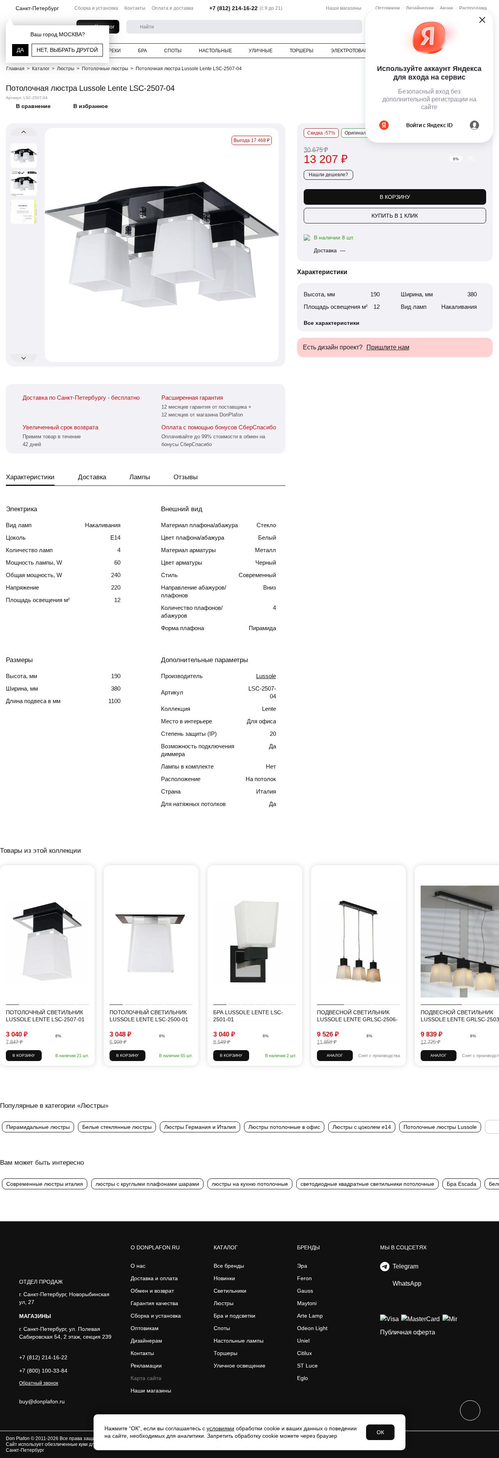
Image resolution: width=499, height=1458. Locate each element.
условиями (220, 1428)
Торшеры (301, 50)
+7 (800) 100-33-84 (43, 1371)
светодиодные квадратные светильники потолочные (367, 1184)
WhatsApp (405, 1283)
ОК (380, 1432)
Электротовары (351, 50)
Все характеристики (331, 323)
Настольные (215, 50)
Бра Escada (461, 1184)
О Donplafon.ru (155, 1247)
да (20, 50)
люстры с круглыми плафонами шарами (147, 1184)
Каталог (226, 1247)
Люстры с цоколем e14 (362, 1127)
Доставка (92, 477)
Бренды (308, 1247)
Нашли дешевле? (328, 174)
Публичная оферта (407, 1332)
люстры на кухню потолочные (250, 1184)
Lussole (266, 676)
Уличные (261, 50)
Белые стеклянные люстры (117, 1127)
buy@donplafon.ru (42, 1401)
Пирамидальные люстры (38, 1127)
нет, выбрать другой (67, 50)
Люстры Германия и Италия (200, 1127)
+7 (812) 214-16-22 (233, 8)
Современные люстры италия (44, 1184)
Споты (173, 50)
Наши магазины (343, 8)
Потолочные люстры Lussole (440, 1127)
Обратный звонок (38, 1383)
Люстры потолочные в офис (284, 1127)
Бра (142, 50)
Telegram (403, 1266)
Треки (113, 50)
